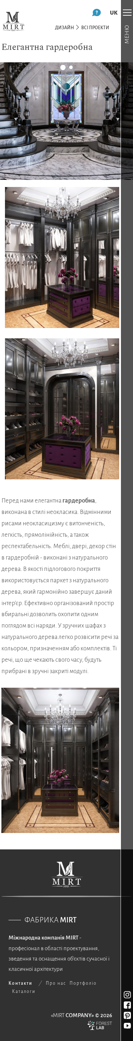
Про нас (56, 983)
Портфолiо (83, 983)
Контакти (20, 983)
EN (113, 13)
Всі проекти (95, 27)
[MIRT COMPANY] (13, 21)
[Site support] (99, 1027)
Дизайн (64, 27)
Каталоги (23, 991)
